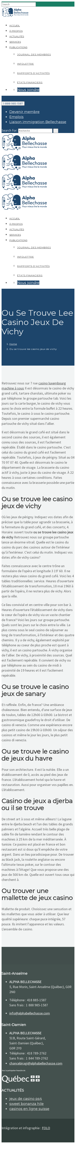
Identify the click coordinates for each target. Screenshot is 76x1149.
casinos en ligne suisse (29, 1109)
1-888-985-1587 (13, 103)
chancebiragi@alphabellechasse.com (35, 1063)
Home (13, 343)
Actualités (16, 36)
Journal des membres (34, 54)
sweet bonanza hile (26, 1104)
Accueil (14, 25)
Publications (18, 47)
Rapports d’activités (33, 73)
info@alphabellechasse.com (29, 1013)
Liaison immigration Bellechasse (37, 122)
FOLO (46, 1128)
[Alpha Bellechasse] (15, 16)
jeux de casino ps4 (25, 1099)
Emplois (16, 117)
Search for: (9, 130)
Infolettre (25, 63)
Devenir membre (24, 112)
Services (15, 41)
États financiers (29, 82)
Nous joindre (28, 90)
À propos (16, 31)
